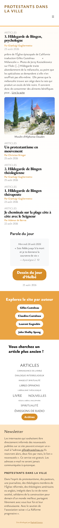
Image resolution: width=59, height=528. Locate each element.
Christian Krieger (17, 155)
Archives (29, 417)
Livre (17, 395)
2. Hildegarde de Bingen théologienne (23, 171)
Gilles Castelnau (29, 308)
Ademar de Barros (17, 220)
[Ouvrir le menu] (53, 16)
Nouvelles (37, 395)
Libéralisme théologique (29, 390)
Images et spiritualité (29, 380)
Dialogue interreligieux (29, 375)
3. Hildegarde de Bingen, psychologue (23, 38)
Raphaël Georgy (37, 522)
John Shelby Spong (29, 332)
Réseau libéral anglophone (29, 401)
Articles (10, 32)
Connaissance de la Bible (29, 370)
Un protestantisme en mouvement (21, 149)
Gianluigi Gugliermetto (20, 45)
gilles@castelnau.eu (32, 450)
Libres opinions (29, 385)
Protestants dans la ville (26, 9)
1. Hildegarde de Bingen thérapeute (23, 192)
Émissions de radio (29, 411)
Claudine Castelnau (29, 316)
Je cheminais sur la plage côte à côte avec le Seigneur (27, 214)
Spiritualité (29, 405)
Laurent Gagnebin (29, 324)
